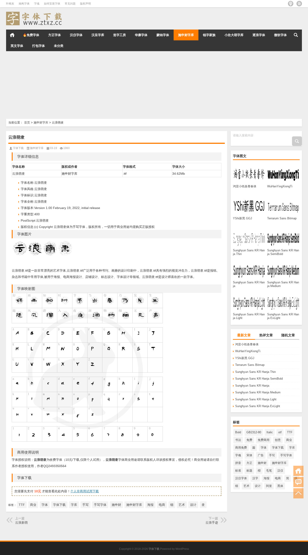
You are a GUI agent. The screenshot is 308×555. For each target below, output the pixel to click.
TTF (289, 432)
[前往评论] (298, 482)
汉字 (255, 478)
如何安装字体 (52, 3)
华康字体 (141, 35)
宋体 (249, 455)
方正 (249, 463)
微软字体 (280, 35)
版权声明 (85, 3)
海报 (266, 478)
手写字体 (286, 455)
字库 (292, 447)
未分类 (58, 46)
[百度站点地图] (299, 3)
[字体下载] (35, 13)
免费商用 (263, 440)
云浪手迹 (211, 522)
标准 (238, 470)
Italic (270, 432)
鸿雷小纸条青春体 (247, 344)
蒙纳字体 (162, 35)
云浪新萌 (21, 522)
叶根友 (10, 3)
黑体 (280, 486)
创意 (278, 440)
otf (280, 432)
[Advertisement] (135, 85)
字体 (264, 447)
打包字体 (38, 46)
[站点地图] (290, 3)
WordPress (182, 548)
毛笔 (269, 470)
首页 (12, 35)
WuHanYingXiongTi (247, 351)
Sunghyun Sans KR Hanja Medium (257, 392)
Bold (238, 432)
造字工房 (119, 35)
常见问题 (70, 3)
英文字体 (17, 46)
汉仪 (280, 470)
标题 (249, 470)
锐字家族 (209, 35)
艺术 (246, 486)
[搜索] (296, 35)
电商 (278, 478)
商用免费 (241, 447)
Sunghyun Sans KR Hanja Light (255, 399)
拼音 (238, 463)
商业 (289, 440)
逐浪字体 (259, 35)
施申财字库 (186, 35)
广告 (261, 455)
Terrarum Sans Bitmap (249, 365)
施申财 (262, 463)
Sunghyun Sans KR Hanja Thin (255, 372)
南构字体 (24, 3)
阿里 (269, 486)
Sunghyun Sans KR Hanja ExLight (257, 406)
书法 (238, 440)
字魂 (36, 3)
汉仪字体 (76, 35)
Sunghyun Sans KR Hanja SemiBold (259, 378)
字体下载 (278, 447)
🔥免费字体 (31, 35)
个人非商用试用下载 (84, 491)
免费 (249, 440)
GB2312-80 (253, 432)
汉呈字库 (98, 35)
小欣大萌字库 (234, 35)
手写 (272, 455)
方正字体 (54, 35)
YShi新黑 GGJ (244, 358)
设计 (258, 486)
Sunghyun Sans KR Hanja (252, 385)
